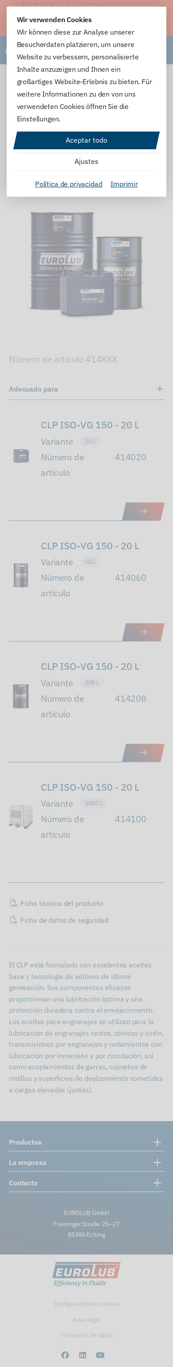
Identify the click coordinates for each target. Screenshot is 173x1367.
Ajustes (86, 161)
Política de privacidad (68, 183)
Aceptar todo (86, 140)
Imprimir (124, 183)
